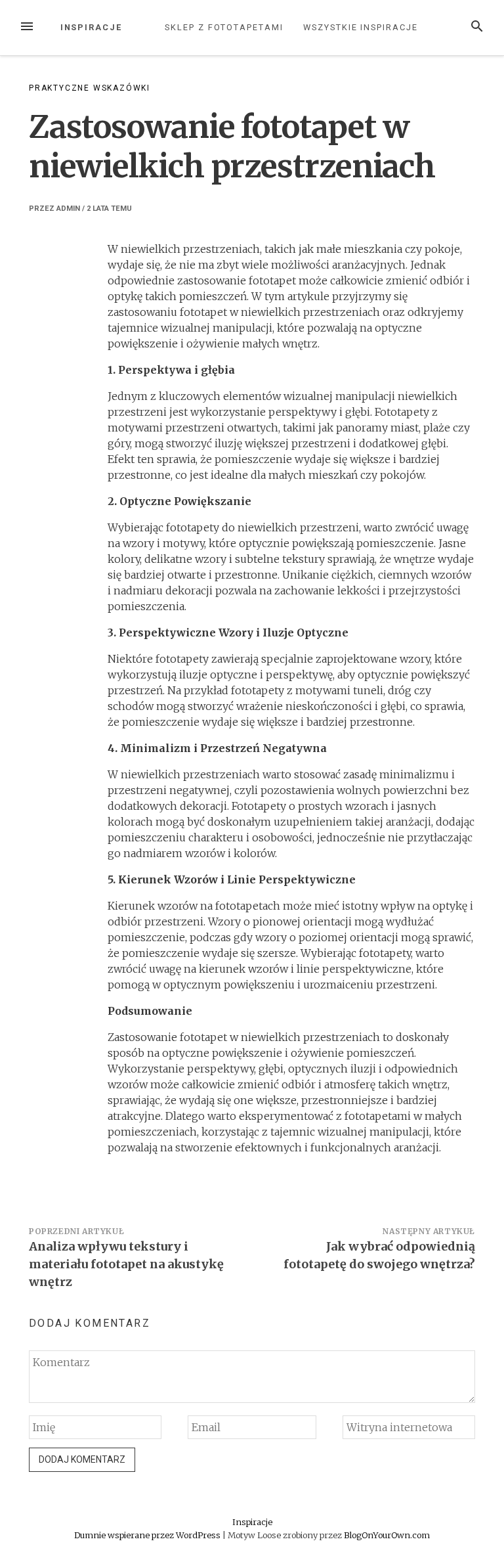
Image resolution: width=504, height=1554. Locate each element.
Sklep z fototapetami (224, 27)
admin (68, 208)
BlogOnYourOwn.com (387, 1535)
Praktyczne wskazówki (89, 88)
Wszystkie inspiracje (360, 27)
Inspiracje (91, 27)
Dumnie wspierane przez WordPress (148, 1535)
